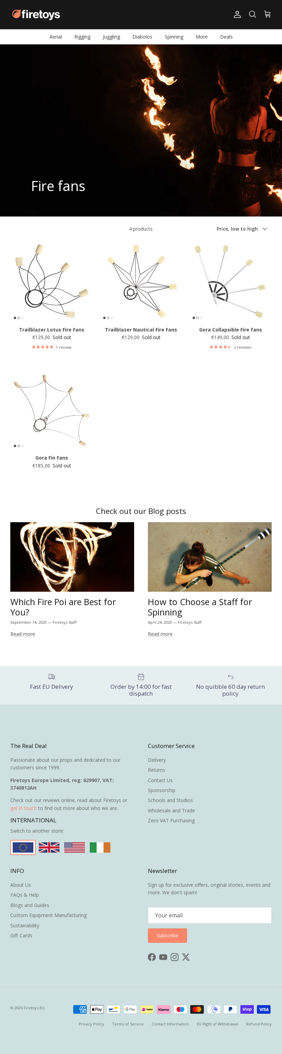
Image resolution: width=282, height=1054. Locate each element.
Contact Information (170, 1023)
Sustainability (24, 925)
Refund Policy (259, 1023)
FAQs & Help (24, 895)
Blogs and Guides (29, 905)
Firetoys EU (34, 1007)
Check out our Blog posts (141, 511)
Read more (22, 634)
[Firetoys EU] (36, 14)
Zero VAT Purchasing (171, 820)
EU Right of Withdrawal (217, 1023)
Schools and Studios (170, 800)
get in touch (23, 808)
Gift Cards (21, 935)
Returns (156, 770)
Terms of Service (128, 1023)
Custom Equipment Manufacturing (48, 915)
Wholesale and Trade (171, 810)
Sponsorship (161, 790)
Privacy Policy (91, 1023)
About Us (20, 885)
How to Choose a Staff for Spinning (200, 607)
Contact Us (160, 780)
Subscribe (167, 935)
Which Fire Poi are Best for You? (63, 607)
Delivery (157, 760)
